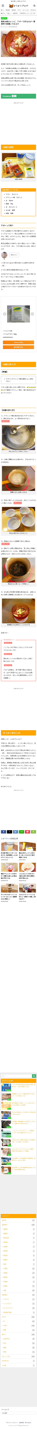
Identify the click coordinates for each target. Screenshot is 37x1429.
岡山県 (18, 1255)
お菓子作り (4, 18)
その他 (18, 1365)
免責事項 (21, 1422)
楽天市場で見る (18, 347)
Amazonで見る (18, 342)
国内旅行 (8, 10)
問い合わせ (28, 1422)
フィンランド (18, 1303)
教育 (18, 1330)
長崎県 (18, 1260)
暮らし (2, 10)
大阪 (18, 1290)
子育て (18, 1325)
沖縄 (18, 1264)
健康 (18, 1347)
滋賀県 (18, 1233)
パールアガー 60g (10, 334)
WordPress (33, 10)
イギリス (18, 1299)
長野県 (18, 1251)
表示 (14, 96)
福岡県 (18, 1229)
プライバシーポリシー (12, 1422)
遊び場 (18, 1220)
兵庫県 (18, 1286)
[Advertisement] (18, 122)
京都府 (18, 1281)
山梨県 (18, 1246)
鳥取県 (18, 1277)
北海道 (18, 1273)
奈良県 (18, 1242)
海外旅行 (14, 10)
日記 (18, 1343)
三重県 (18, 1268)
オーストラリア (18, 1308)
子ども (19, 10)
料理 (18, 1352)
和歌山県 (18, 1238)
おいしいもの (26, 10)
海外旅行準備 (18, 1312)
